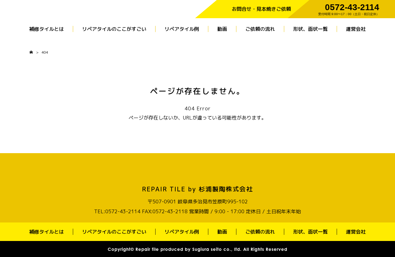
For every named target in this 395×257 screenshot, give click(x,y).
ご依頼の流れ (260, 29)
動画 (222, 29)
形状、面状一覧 (310, 29)
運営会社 (356, 29)
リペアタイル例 (181, 29)
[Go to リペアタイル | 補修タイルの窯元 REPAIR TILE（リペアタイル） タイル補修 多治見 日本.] (31, 52)
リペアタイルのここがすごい (114, 29)
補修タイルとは (46, 29)
